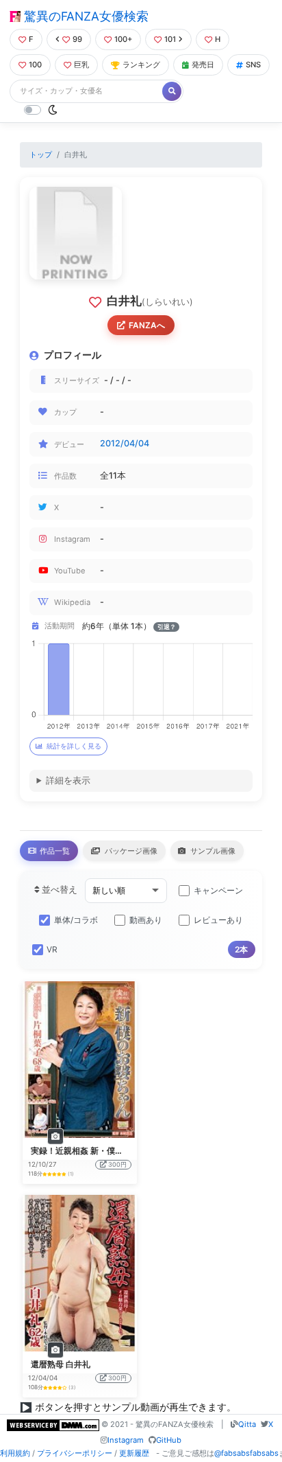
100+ (123, 39)
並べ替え (58, 889)
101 (170, 39)
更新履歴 (134, 1453)
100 (35, 64)
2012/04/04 (124, 443)
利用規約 (15, 1453)
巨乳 (81, 64)
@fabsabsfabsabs (246, 1453)
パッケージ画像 (130, 851)
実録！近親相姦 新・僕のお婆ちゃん (97, 1150)
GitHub (168, 1440)
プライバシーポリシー (74, 1453)
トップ (40, 154)
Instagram (125, 1440)
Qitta (247, 1424)
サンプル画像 (211, 851)
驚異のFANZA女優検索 (85, 16)
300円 (117, 1164)
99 (77, 39)
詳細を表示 (68, 780)
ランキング (141, 64)
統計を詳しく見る (74, 746)
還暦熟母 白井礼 (60, 1364)
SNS (253, 64)
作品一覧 (54, 851)
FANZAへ (147, 325)
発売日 (203, 64)
